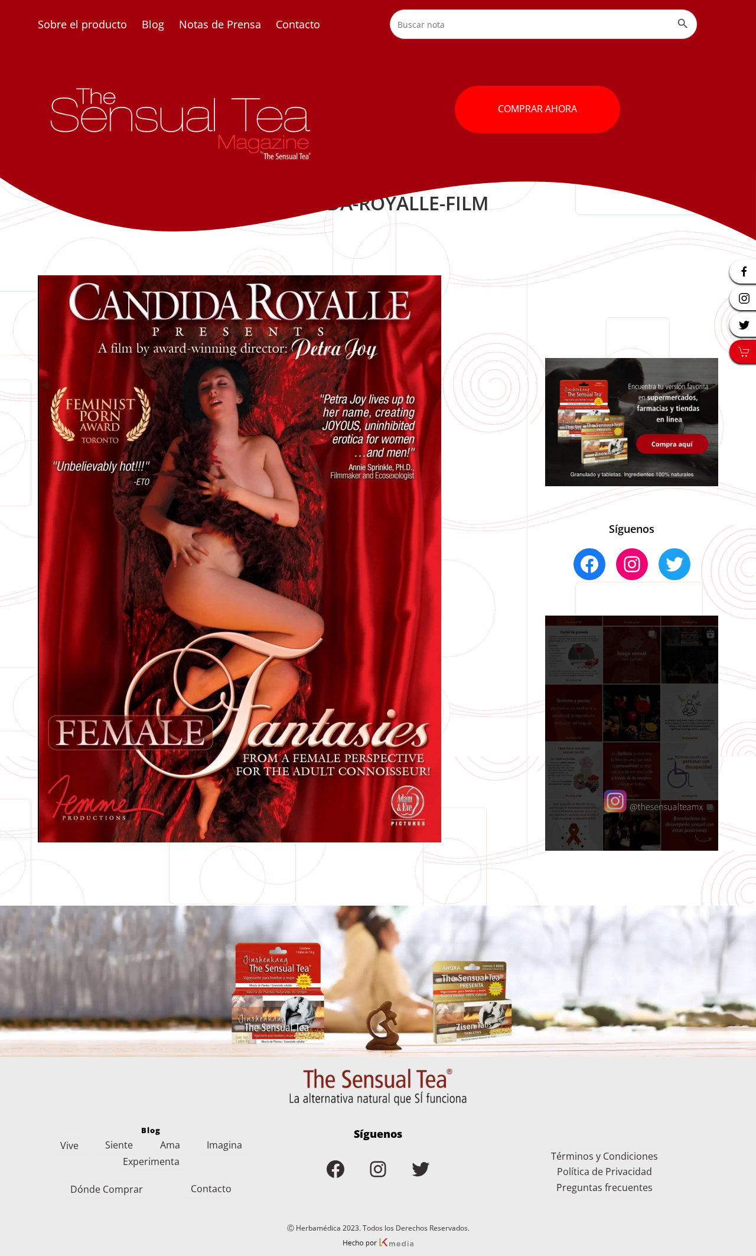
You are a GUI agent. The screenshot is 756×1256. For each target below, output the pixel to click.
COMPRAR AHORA (537, 108)
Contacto (298, 24)
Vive (69, 1145)
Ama (170, 1144)
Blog (153, 24)
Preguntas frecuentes (604, 1187)
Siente (119, 1144)
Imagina (224, 1144)
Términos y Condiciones (604, 1156)
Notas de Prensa (220, 24)
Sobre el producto (82, 24)
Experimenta (151, 1161)
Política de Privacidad (604, 1171)
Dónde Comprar (106, 1189)
